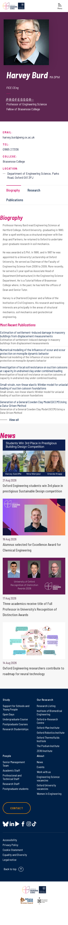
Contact (16, 808)
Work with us (44, 772)
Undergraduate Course (15, 719)
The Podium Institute (48, 746)
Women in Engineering (49, 793)
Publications (14, 200)
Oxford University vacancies (46, 786)
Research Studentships (15, 729)
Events (40, 767)
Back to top (10, 869)
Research (34, 190)
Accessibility (10, 840)
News (40, 762)
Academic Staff (11, 770)
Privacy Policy (10, 845)
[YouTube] (17, 823)
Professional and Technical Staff (12, 777)
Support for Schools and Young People (16, 707)
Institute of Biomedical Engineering (49, 712)
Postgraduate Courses (15, 724)
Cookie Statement (13, 849)
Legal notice (10, 859)
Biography (13, 190)
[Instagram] (28, 823)
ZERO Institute (44, 751)
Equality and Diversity (15, 854)
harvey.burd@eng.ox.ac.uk (19, 137)
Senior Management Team (14, 763)
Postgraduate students (15, 788)
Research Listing (46, 706)
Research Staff (11, 783)
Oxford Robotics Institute (51, 732)
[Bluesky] (6, 824)
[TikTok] (34, 823)
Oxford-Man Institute (48, 727)
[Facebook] (22, 823)
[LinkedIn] (11, 823)
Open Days (8, 714)
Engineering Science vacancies (48, 778)
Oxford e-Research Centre (47, 720)
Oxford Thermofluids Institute (48, 739)
